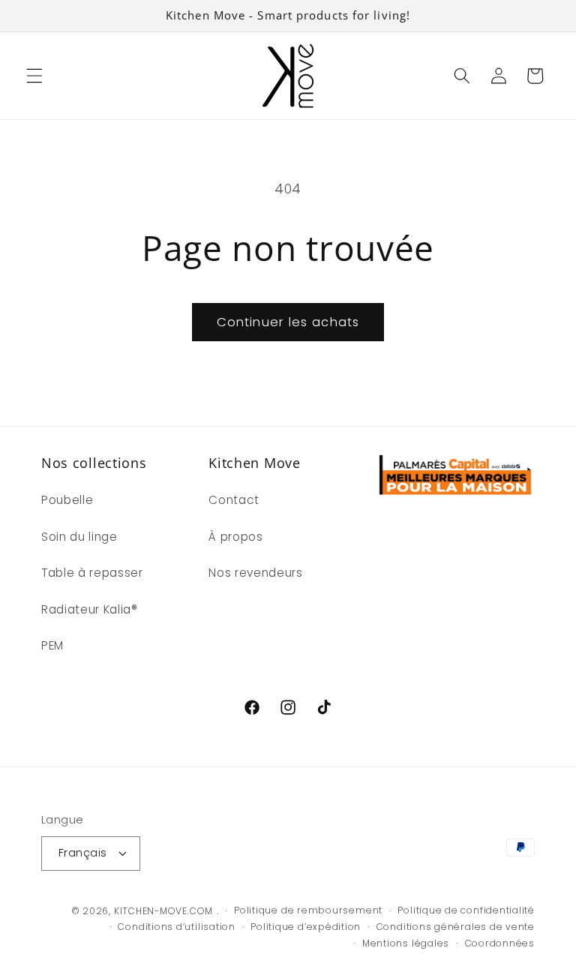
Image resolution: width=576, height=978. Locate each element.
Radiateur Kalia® (89, 609)
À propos (235, 536)
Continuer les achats (288, 322)
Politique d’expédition (305, 926)
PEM (52, 645)
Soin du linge (79, 536)
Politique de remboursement (308, 910)
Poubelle (67, 500)
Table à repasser (92, 572)
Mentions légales (405, 943)
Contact (234, 500)
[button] (34, 76)
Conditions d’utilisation (176, 926)
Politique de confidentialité (466, 910)
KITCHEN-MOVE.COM (163, 910)
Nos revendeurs (255, 572)
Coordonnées (500, 943)
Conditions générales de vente (455, 926)
